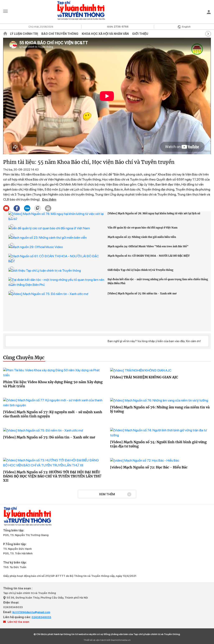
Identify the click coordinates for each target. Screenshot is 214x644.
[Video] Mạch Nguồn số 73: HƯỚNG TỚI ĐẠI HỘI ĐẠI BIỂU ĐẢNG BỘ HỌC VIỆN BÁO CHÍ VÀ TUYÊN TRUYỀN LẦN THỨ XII (52, 476)
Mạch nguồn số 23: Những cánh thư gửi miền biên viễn (142, 237)
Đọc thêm (49, 199)
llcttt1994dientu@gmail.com (31, 612)
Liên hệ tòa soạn (18, 621)
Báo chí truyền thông (59, 33)
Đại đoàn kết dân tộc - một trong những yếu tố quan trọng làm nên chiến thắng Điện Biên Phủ (158, 281)
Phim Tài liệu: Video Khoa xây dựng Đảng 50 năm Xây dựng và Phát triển (53, 384)
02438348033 (13, 607)
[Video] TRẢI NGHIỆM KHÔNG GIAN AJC (144, 377)
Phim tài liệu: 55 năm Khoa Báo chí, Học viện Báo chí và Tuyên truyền (89, 162)
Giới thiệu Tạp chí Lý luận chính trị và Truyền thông (140, 269)
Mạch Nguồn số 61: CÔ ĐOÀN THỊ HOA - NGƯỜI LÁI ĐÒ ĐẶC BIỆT (149, 255)
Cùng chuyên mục (23, 357)
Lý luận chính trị (24, 33)
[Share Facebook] (17, 208)
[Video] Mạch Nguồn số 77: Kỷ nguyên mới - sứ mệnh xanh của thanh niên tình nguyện (52, 414)
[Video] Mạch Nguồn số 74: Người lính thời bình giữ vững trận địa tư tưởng (158, 444)
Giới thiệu (140, 33)
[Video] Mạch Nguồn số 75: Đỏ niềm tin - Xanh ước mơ (142, 293)
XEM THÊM (107, 494)
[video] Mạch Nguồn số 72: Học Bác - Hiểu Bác (148, 467)
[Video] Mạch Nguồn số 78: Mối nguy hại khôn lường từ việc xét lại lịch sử (154, 213)
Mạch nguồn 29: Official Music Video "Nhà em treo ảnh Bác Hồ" (148, 246)
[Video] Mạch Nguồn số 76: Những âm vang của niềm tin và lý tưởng (160, 409)
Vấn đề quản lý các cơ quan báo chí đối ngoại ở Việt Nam (142, 227)
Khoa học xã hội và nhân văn (105, 33)
